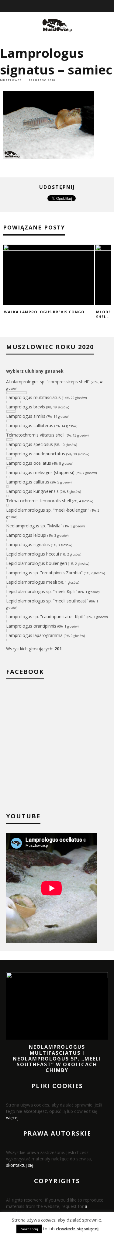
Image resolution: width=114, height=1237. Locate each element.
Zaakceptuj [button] (29, 1229)
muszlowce (11, 80)
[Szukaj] (110, 6)
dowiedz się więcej (77, 1228)
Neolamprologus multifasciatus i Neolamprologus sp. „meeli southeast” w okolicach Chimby (57, 1059)
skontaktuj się (19, 1165)
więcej (12, 1117)
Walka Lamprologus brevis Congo (44, 312)
